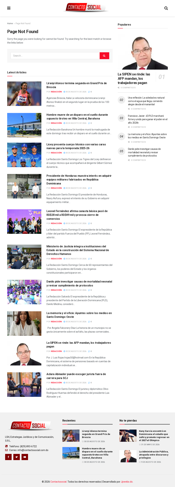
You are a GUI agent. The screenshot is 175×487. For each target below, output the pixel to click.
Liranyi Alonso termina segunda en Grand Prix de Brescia (96, 434)
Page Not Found (23, 23)
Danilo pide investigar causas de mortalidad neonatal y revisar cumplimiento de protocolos (144, 152)
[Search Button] (104, 55)
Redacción (56, 92)
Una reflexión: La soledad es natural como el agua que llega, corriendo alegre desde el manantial (146, 101)
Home (10, 23)
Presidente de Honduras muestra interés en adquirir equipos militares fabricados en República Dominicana (79, 179)
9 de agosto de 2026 (151, 462)
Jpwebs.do (127, 481)
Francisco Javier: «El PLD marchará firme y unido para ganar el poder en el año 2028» (147, 119)
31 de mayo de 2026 (150, 444)
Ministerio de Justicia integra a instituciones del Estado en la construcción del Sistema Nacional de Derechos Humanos (77, 250)
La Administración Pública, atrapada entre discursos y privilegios (154, 454)
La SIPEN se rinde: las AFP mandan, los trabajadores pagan (134, 78)
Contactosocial (58, 481)
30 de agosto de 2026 (75, 92)
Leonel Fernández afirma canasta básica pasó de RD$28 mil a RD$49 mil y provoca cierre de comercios (76, 214)
